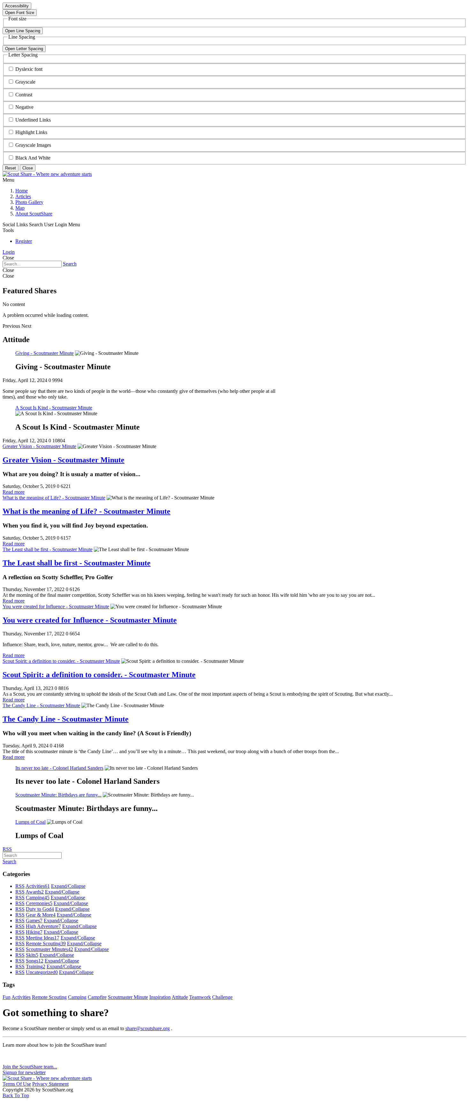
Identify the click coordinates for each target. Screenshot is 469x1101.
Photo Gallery (29, 202)
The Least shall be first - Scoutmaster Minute (48, 549)
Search (70, 263)
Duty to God (40, 909)
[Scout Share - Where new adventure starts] (47, 174)
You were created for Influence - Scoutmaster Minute (56, 606)
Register (23, 241)
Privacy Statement (50, 1084)
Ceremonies (39, 903)
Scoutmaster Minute (128, 997)
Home (21, 190)
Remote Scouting (46, 943)
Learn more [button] (14, 1056)
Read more (14, 492)
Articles (23, 196)
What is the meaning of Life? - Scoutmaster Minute (54, 497)
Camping (37, 897)
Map (20, 208)
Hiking (34, 932)
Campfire (97, 997)
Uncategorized (42, 972)
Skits (32, 955)
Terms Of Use (17, 1084)
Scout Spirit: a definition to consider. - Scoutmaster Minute (61, 661)
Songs (34, 960)
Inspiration (160, 997)
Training (35, 966)
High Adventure (43, 926)
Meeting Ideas (42, 937)
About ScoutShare (33, 213)
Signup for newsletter (24, 1072)
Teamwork (200, 997)
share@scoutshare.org (147, 1028)
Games (34, 920)
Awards (35, 892)
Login (9, 252)
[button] (28, 69)
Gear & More (41, 915)
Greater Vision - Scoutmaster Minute (39, 446)
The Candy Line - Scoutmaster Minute (41, 705)
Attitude (180, 997)
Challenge (222, 997)
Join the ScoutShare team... (30, 1066)
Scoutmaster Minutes (49, 949)
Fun (7, 997)
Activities (38, 886)
